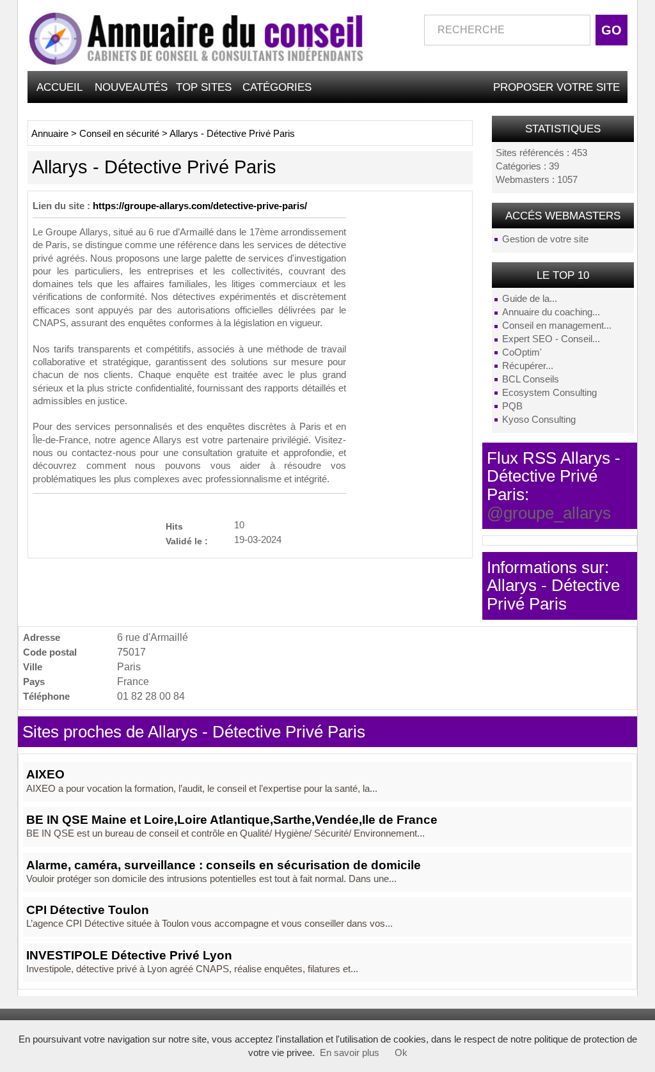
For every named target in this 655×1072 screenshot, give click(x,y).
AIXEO (45, 774)
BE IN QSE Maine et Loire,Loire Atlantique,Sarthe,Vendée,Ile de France (232, 819)
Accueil (59, 87)
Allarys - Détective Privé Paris (232, 134)
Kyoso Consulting (539, 419)
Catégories (277, 87)
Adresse (41, 637)
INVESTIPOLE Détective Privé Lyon (129, 955)
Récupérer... (527, 366)
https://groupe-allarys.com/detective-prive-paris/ (200, 206)
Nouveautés (131, 87)
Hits (174, 526)
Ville (32, 667)
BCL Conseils (530, 379)
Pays (34, 681)
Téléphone (46, 696)
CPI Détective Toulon (87, 910)
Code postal (50, 652)
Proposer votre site (556, 87)
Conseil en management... (557, 325)
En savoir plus (349, 1053)
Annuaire (49, 134)
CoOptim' (522, 352)
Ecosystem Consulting (549, 393)
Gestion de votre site (545, 239)
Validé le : (187, 541)
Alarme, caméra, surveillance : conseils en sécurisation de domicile (223, 865)
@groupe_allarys (549, 513)
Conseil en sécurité (119, 134)
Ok (401, 1053)
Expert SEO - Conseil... (551, 339)
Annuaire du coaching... (551, 312)
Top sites (204, 87)
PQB (512, 406)
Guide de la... (529, 299)
